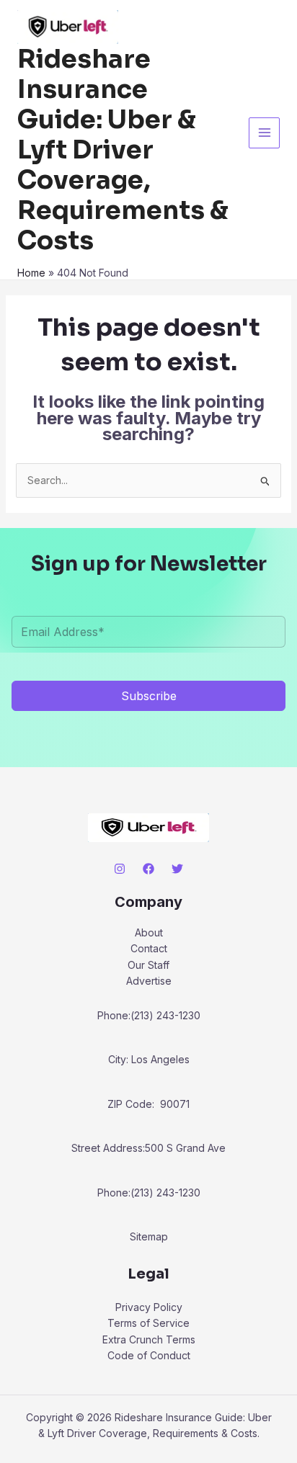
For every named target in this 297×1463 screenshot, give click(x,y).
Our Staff (148, 965)
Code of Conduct (148, 1355)
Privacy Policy (148, 1307)
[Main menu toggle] (264, 132)
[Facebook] (148, 868)
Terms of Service (148, 1323)
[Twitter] (177, 868)
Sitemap (149, 1236)
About (149, 932)
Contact (148, 948)
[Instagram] (119, 868)
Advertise (149, 981)
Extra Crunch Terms (148, 1339)
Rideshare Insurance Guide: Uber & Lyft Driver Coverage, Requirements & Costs (123, 149)
